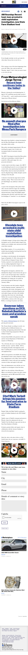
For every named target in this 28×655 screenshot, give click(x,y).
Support (15, 630)
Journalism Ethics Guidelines (15, 636)
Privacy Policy (18, 635)
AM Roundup (5, 11)
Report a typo (5, 528)
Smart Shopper (16, 628)
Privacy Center (5, 636)
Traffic (11, 628)
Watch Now (24, 2)
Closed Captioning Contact (8, 641)
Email (3, 484)
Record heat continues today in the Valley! (14, 85)
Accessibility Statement (15, 639)
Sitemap (3, 635)
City (3, 478)
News (3, 628)
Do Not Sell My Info (10, 635)
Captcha (4, 513)
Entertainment (13, 629)
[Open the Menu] (2, 2)
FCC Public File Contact (18, 638)
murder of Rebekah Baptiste (11, 321)
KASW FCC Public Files (7, 638)
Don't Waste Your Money (7, 630)
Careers (12, 637)
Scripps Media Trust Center (8, 640)
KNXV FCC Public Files (20, 637)
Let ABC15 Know (5, 629)
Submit (4, 522)
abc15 (3, 644)
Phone (4, 490)
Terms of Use (5, 637)
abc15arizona (5, 644)
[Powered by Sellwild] (25, 616)
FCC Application (5, 639)
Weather (7, 628)
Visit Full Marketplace (22, 537)
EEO (9, 637)
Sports (17, 629)
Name (3, 472)
